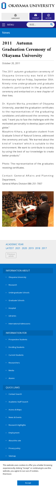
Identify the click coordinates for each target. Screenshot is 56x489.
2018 (37, 248)
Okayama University (17, 277)
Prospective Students (18, 339)
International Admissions (19, 323)
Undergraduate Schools (19, 292)
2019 (31, 248)
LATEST (10, 248)
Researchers (14, 362)
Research (13, 285)
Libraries (12, 315)
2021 (17, 248)
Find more (7, 474)
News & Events (15, 417)
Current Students (16, 355)
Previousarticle (11, 255)
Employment (14, 432)
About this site (15, 440)
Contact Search (15, 394)
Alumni (12, 378)
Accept (28, 483)
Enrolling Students (16, 347)
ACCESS (48, 18)
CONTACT (35, 18)
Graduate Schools (16, 300)
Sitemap (12, 456)
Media (11, 370)
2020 (24, 248)
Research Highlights (17, 425)
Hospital (12, 308)
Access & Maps (15, 409)
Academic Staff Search (18, 401)
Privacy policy (14, 448)
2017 (44, 248)
